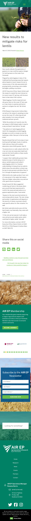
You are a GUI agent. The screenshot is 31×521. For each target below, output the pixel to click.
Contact (15, 477)
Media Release (20, 50)
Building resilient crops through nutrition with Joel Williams (15, 259)
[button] (4, 352)
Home (15, 459)
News (15, 466)
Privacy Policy (17, 518)
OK (11, 518)
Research (15, 463)
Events (16, 470)
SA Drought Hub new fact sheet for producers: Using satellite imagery (18, 264)
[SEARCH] (27, 426)
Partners (15, 474)
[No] (29, 515)
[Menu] (24, 4)
